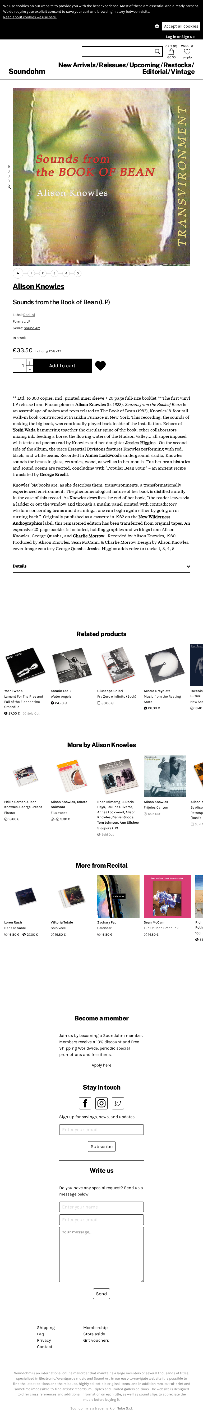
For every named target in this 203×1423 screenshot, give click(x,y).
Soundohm (26, 71)
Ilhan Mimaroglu (110, 802)
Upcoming (144, 65)
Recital (29, 315)
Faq (40, 1333)
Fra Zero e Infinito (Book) (116, 696)
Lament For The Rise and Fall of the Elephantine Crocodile (23, 701)
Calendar (104, 928)
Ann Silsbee (129, 822)
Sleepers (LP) (107, 828)
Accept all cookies (181, 26)
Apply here (101, 1065)
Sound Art (32, 328)
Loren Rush (13, 922)
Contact (44, 1346)
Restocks (177, 65)
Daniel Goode (122, 817)
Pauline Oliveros (119, 807)
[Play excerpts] (18, 273)
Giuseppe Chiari (110, 691)
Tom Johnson (107, 822)
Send (101, 1294)
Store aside (94, 1333)
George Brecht (30, 807)
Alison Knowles (38, 286)
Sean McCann (154, 922)
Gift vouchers (96, 1340)
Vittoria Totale (62, 922)
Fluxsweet (59, 813)
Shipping (46, 1327)
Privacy (44, 1340)
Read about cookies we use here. (30, 17)
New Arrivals (76, 65)
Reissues (112, 65)
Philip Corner (14, 802)
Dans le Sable (15, 928)
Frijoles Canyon (156, 807)
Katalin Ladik (61, 691)
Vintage (183, 71)
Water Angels (61, 696)
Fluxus (9, 813)
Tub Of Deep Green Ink (161, 928)
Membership (95, 1327)
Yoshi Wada (13, 691)
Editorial (154, 71)
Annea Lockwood (110, 812)
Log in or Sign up (180, 36)
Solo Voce (58, 928)
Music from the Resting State (162, 699)
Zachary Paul (107, 922)
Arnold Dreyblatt (157, 691)
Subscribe (102, 1146)
